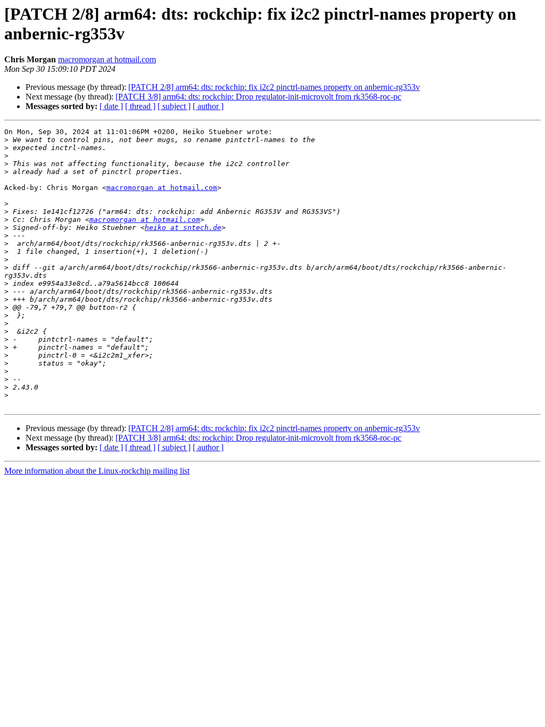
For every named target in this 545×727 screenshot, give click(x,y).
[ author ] (208, 106)
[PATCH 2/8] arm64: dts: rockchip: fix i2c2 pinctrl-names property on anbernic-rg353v (274, 87)
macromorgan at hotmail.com (107, 59)
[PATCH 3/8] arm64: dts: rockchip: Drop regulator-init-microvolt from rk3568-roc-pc (258, 96)
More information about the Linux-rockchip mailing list (96, 470)
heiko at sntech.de (183, 228)
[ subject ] (174, 106)
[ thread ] (140, 106)
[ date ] (111, 106)
